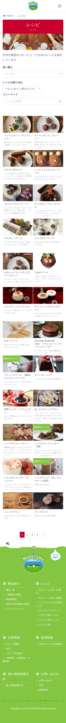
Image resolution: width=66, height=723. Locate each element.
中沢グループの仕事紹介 (51, 644)
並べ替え (8, 67)
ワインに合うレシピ (49, 619)
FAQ (41, 685)
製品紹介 (13, 583)
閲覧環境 (43, 690)
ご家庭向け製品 (13, 594)
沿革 (8, 648)
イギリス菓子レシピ (49, 615)
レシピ (45, 583)
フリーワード (10, 94)
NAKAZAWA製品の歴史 (17, 604)
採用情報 (46, 637)
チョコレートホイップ (50, 610)
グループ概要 (12, 644)
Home (9, 15)
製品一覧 (10, 590)
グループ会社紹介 (15, 653)
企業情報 (13, 637)
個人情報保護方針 (15, 685)
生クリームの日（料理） (51, 598)
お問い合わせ (49, 674)
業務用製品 (11, 599)
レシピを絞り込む (13, 82)
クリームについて (15, 608)
